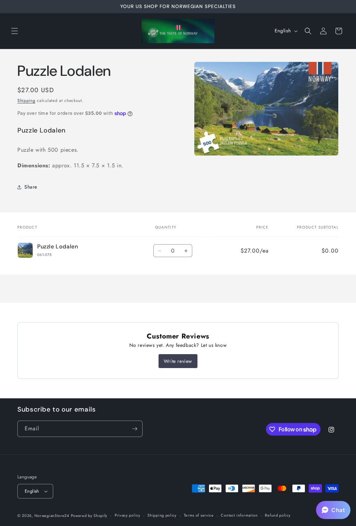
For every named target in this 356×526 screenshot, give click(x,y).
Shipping (26, 100)
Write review (178, 361)
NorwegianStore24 (51, 515)
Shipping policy (162, 515)
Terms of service (199, 515)
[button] (14, 31)
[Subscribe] (134, 429)
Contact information (239, 515)
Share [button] (30, 186)
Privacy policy (127, 515)
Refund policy (277, 515)
